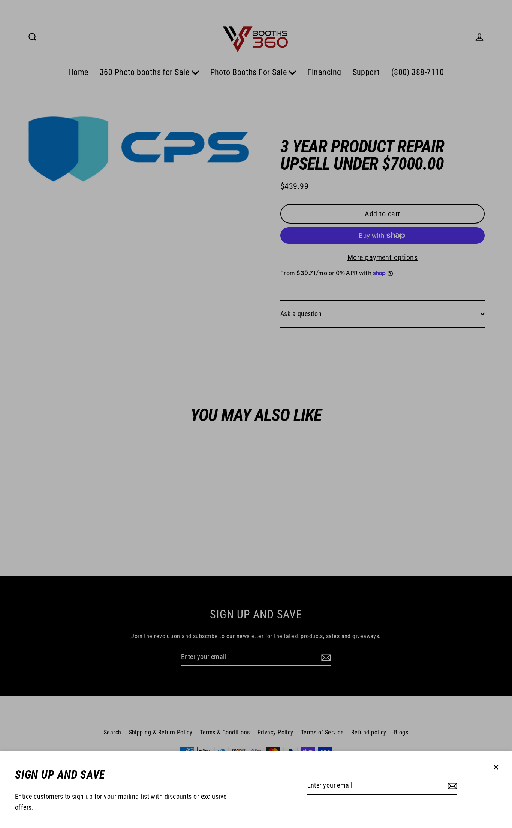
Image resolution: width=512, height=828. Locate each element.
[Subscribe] (451, 786)
